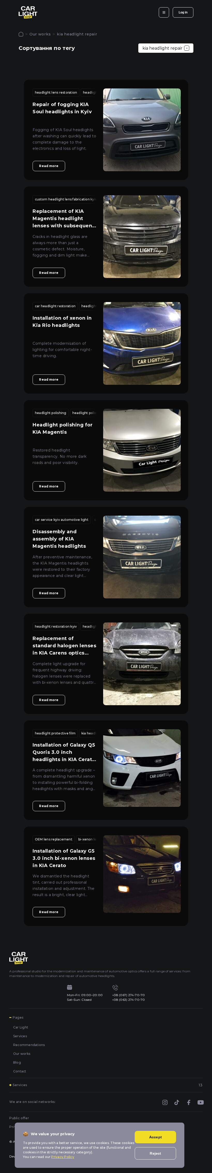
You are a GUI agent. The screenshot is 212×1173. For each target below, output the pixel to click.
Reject (155, 1153)
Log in (183, 12)
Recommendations (29, 1045)
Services (20, 1036)
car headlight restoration (55, 306)
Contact (19, 1071)
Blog (17, 1062)
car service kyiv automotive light (61, 520)
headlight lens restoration (56, 92)
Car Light (20, 1027)
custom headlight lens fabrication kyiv (66, 199)
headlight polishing (50, 413)
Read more (48, 166)
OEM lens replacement (53, 839)
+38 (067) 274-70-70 (128, 995)
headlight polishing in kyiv (93, 413)
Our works (40, 34)
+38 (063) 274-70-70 (128, 1000)
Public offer (19, 1118)
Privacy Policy (62, 1157)
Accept (155, 1137)
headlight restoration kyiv (56, 626)
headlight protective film (55, 733)
